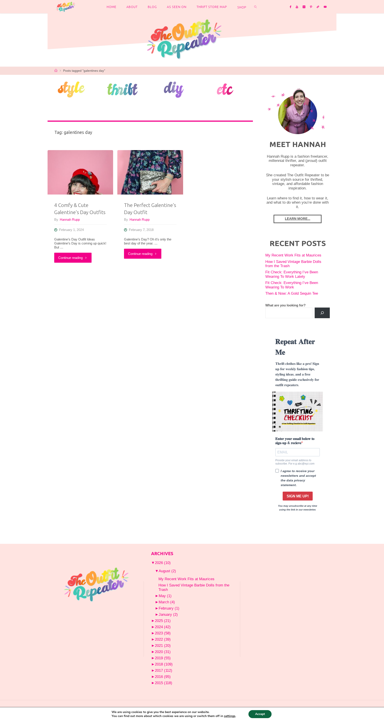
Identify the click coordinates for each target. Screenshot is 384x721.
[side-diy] (174, 89)
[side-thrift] (122, 89)
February (169, 608)
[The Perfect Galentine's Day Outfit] (150, 172)
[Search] (322, 313)
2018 (164, 664)
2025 (163, 621)
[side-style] (71, 89)
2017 (163, 670)
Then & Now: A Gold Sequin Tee (291, 293)
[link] (255, 6)
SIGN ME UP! (298, 496)
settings (229, 716)
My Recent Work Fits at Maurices (293, 255)
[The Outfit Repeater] (65, 6)
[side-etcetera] (225, 89)
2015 (163, 683)
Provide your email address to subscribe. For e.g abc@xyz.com (294, 462)
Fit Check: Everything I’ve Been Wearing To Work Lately (291, 274)
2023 (163, 633)
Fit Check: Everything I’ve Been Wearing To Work (291, 285)
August (167, 571)
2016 (163, 677)
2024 (163, 627)
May (165, 596)
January (168, 614)
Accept (260, 714)
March (167, 602)
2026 (163, 563)
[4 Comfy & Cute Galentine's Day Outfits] (80, 172)
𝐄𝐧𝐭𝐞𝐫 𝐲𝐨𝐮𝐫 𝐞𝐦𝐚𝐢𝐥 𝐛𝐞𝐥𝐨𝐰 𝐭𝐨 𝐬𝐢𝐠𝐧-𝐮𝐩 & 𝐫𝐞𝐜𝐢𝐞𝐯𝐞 (294, 441)
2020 (163, 652)
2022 (163, 639)
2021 (163, 646)
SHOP (241, 7)
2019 (163, 658)
